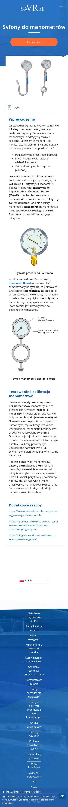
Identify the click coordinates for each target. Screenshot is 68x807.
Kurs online (34, 42)
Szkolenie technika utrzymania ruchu (34, 670)
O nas (34, 787)
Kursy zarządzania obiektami (34, 692)
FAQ (34, 782)
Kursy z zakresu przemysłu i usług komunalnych (34, 709)
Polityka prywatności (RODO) (34, 745)
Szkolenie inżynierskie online (34, 617)
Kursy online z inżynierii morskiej (34, 648)
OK (62, 796)
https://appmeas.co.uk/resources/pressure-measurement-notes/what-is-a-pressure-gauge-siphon (33, 525)
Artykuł (16, 107)
